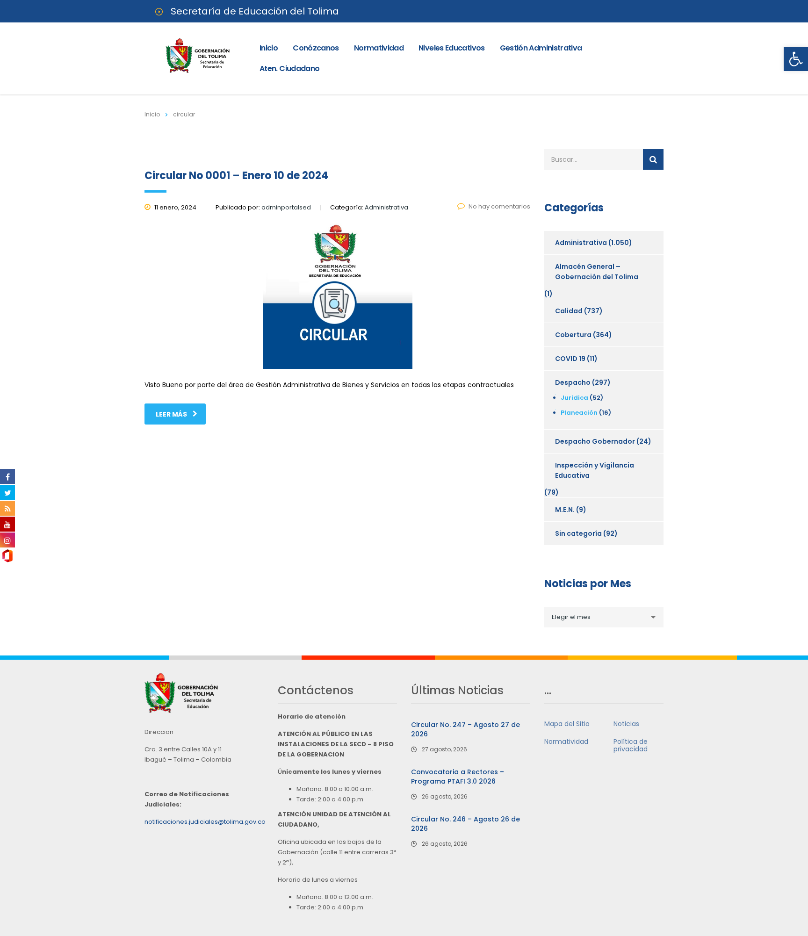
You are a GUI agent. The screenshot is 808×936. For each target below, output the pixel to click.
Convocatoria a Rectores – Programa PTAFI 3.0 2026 (457, 776)
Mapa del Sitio (567, 723)
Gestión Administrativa (541, 48)
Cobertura (573, 334)
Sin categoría (578, 533)
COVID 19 (570, 358)
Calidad (569, 311)
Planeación (579, 412)
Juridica (574, 397)
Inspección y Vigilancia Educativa (594, 470)
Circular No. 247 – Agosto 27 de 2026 (465, 729)
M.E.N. (565, 509)
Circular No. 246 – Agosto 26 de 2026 (465, 823)
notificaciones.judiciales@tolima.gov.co (205, 821)
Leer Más (171, 414)
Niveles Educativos (451, 48)
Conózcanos (316, 48)
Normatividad (379, 48)
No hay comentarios (499, 206)
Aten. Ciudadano (289, 68)
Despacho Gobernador (595, 441)
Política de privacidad (630, 745)
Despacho (573, 382)
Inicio (269, 48)
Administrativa (581, 242)
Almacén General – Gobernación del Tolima (596, 271)
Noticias (626, 723)
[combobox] (604, 617)
